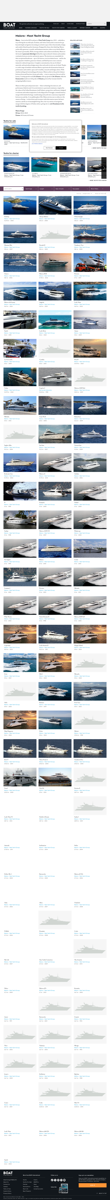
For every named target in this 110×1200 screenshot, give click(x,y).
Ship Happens (8, 731)
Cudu (76, 931)
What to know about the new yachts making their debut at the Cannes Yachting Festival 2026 (87, 45)
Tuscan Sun (77, 445)
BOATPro (36, 1182)
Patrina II (77, 788)
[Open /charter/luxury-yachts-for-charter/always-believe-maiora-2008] (72, 164)
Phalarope (77, 531)
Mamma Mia (8, 245)
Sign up (92, 1185)
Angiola (41, 302)
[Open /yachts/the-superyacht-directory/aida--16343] (19, 691)
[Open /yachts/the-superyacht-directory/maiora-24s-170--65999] (55, 1120)
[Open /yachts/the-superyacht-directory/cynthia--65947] (55, 348)
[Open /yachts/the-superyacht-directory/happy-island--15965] (90, 634)
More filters (94, 188)
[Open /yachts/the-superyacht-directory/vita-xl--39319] (55, 777)
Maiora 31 (42, 474)
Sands (6, 331)
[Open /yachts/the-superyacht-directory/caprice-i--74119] (55, 377)
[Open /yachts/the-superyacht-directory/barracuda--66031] (55, 1005)
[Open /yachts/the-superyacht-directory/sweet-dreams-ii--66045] (55, 605)
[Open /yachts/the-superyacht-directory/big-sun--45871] (90, 1063)
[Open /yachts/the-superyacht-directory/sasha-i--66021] (90, 805)
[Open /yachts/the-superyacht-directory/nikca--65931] (19, 977)
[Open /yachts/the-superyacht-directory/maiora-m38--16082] (55, 262)
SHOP (63, 23)
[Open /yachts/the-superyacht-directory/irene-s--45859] (19, 1063)
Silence (76, 731)
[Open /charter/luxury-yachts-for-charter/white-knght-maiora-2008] (16, 164)
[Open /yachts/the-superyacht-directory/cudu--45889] (90, 920)
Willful (6, 931)
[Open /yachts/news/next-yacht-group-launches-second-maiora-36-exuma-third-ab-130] (75, 67)
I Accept (61, 147)
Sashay (6, 531)
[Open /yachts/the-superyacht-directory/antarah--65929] (19, 834)
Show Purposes (49, 147)
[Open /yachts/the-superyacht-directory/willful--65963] (19, 920)
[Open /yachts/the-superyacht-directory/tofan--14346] (19, 377)
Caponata (7, 645)
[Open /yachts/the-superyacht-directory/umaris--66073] (90, 1005)
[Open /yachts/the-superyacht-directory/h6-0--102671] (55, 662)
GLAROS (35, 173)
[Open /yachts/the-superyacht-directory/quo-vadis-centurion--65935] (55, 948)
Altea (41, 903)
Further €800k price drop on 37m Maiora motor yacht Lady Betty (87, 88)
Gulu (41, 1103)
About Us (6, 1182)
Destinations (26, 1186)
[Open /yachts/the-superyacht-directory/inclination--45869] (55, 834)
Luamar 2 (7, 588)
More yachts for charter (98, 180)
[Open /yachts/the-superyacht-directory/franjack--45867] (55, 491)
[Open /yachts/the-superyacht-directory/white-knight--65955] (90, 205)
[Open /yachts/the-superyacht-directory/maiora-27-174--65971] (90, 862)
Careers (5, 1186)
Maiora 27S (42, 988)
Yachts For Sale (27, 1182)
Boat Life (25, 1189)
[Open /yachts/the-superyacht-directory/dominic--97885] (55, 920)
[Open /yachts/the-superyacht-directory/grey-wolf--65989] (55, 405)
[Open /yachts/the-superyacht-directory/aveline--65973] (90, 462)
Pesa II (76, 360)
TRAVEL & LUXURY (72, 28)
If (4, 502)
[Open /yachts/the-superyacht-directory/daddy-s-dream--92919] (55, 805)
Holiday (6, 217)
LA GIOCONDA (93, 173)
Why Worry (8, 617)
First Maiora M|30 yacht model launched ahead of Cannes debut (87, 53)
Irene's (6, 1074)
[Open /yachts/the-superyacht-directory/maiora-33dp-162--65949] (90, 377)
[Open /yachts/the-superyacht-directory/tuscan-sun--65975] (90, 434)
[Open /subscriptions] (62, 1189)
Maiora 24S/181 (79, 1131)
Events (35, 1180)
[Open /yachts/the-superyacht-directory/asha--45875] (19, 891)
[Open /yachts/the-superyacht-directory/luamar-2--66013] (19, 577)
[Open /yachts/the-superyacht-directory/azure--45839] (19, 1005)
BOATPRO (102, 28)
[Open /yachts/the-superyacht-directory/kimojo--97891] (55, 691)
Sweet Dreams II (44, 617)
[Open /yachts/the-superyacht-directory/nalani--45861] (90, 491)
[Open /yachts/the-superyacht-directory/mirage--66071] (90, 1034)
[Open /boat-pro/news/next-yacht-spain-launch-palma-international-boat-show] (75, 81)
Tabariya (42, 1046)
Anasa (76, 331)
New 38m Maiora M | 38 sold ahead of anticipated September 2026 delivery (87, 96)
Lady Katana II (43, 645)
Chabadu (77, 903)
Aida (5, 703)
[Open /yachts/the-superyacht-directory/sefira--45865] (90, 834)
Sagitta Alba (8, 445)
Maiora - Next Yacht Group (12, 143)
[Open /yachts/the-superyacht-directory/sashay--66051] (19, 519)
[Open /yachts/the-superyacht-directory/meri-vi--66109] (90, 1091)
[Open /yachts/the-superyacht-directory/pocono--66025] (55, 577)
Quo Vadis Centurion (46, 960)
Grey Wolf (42, 417)
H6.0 (41, 674)
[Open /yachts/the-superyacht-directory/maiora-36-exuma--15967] (19, 291)
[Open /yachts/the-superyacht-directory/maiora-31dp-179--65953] (55, 519)
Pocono (41, 588)
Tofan (6, 388)
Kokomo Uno (8, 474)
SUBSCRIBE (70, 23)
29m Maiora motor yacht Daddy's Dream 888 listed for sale (87, 110)
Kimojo (41, 703)
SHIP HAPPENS (92, 141)
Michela (6, 417)
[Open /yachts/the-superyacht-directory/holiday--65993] (19, 205)
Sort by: (79, 193)
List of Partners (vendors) (37, 143)
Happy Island (78, 645)
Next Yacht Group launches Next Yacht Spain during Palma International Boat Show (87, 81)
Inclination (42, 845)
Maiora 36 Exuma (9, 302)
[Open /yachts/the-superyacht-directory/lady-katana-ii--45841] (55, 634)
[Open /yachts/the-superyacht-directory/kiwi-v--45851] (19, 748)
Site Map (36, 1186)
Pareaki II (42, 245)
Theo (5, 1046)
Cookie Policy (7, 1191)
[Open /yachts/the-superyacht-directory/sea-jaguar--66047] (19, 548)
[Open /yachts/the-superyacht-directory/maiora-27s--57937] (55, 977)
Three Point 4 (43, 760)
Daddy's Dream (44, 817)
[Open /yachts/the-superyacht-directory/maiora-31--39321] (55, 462)
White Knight (78, 217)
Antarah (6, 845)
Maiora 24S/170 (44, 1131)
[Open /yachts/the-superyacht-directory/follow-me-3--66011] (19, 862)
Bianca (41, 560)
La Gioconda (8, 360)
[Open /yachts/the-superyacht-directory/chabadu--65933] (90, 891)
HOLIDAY (7, 141)
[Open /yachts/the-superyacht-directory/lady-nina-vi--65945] (19, 805)
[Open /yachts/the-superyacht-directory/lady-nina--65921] (19, 1120)
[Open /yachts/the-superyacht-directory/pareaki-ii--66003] (55, 234)
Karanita (77, 988)
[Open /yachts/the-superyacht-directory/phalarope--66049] (90, 519)
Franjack (42, 502)
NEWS (20, 28)
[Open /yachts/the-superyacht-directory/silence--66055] (90, 720)
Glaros (6, 274)
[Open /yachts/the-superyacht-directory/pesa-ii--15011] (90, 348)
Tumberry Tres (78, 245)
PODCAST (56, 23)
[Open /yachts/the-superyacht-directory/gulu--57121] (55, 1091)
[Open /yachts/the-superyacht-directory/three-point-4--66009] (55, 748)
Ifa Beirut (42, 1074)
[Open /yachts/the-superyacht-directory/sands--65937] (19, 1148)
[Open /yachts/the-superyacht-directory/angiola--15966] (55, 291)
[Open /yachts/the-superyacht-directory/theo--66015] (19, 1034)
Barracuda (42, 874)
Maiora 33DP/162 (79, 388)
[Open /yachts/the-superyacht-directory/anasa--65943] (90, 319)
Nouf (6, 788)
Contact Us (6, 1184)
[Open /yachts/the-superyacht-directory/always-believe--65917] (55, 205)
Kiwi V (6, 760)
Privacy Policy (7, 1193)
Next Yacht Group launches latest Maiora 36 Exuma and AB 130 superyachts (87, 67)
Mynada (76, 674)
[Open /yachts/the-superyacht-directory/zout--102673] (19, 662)
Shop (35, 1184)
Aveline (76, 474)
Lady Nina (77, 302)
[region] (55, 136)
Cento (6, 1103)
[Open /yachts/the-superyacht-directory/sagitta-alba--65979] (19, 434)
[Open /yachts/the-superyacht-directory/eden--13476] (55, 720)
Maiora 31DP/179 (44, 531)
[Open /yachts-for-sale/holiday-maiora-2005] (16, 132)
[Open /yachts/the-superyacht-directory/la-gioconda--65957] (19, 348)
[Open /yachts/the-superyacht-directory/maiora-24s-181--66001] (90, 1120)
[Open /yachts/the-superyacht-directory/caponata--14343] (19, 634)
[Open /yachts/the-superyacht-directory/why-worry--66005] (19, 605)
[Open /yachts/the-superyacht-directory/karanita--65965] (90, 977)
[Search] (22, 189)
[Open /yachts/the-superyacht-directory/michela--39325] (19, 405)
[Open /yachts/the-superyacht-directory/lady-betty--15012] (55, 319)
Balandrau (77, 417)
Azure (6, 1017)
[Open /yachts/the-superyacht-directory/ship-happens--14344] (19, 720)
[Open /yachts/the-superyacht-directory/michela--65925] (90, 577)
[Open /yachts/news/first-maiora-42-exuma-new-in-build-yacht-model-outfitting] (75, 60)
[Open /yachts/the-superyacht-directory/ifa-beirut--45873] (55, 1063)
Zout (5, 674)
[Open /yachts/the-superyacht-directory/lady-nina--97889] (90, 291)
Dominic (42, 931)
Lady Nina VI (8, 817)
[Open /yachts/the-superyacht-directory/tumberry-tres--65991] (90, 234)
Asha (5, 903)
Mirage (76, 1046)
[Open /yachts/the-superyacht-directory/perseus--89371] (90, 262)
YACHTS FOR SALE (44, 28)
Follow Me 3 (8, 874)
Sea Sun (41, 445)
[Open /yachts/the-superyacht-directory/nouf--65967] (19, 777)
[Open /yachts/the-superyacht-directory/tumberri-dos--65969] (90, 748)
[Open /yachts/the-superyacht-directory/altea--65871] (55, 891)
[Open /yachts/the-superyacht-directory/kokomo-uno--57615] (19, 462)
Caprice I (42, 388)
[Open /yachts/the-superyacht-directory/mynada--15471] (90, 662)
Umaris (76, 1017)
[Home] (10, 26)
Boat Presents (27, 1191)
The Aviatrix (78, 960)
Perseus (76, 274)
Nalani (76, 502)
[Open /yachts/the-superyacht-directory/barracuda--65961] (55, 862)
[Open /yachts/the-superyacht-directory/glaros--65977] (19, 262)
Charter (25, 1184)
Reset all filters (100, 193)
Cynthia (41, 360)
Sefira (76, 845)
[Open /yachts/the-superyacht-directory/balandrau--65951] (90, 405)
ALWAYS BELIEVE (65, 173)
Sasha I (76, 817)
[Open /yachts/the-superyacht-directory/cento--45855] (19, 1091)
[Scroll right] (104, 135)
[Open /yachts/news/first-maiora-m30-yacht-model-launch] (75, 53)
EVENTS (95, 28)
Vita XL (41, 788)
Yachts (25, 1180)
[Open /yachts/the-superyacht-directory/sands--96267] (19, 319)
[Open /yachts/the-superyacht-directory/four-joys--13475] (90, 691)
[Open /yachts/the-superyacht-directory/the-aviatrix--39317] (90, 948)
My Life (6, 960)
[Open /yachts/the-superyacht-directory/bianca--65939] (55, 548)
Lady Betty (42, 331)
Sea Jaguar (7, 560)
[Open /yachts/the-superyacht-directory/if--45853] (19, 491)
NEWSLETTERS (80, 23)
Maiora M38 (43, 274)
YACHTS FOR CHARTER (58, 28)
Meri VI (76, 1103)
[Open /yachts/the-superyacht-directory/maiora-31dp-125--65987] (90, 605)
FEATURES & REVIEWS (31, 28)
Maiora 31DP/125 (79, 617)
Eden (41, 731)
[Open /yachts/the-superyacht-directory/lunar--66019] (90, 548)
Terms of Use (7, 1189)
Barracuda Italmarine (45, 390)
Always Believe (43, 217)
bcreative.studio (38, 1189)
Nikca (6, 988)
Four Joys (77, 703)
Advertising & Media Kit (10, 1180)
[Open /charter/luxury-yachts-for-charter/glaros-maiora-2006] (44, 164)
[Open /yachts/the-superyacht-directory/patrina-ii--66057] (90, 777)
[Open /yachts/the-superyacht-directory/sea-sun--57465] (55, 434)
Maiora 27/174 (78, 874)
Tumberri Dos (78, 760)
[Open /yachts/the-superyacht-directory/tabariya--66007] (55, 1034)
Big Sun (76, 1074)
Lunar (76, 560)
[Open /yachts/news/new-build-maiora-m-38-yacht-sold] (75, 95)
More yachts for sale (100, 148)
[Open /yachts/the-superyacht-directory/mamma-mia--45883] (19, 234)
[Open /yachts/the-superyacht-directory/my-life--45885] (19, 948)
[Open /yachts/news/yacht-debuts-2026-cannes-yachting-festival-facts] (75, 45)
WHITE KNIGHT (9, 173)
